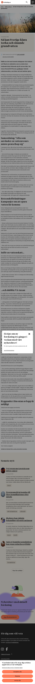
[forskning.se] (5, 2)
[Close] (29, 334)
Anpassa (17, 676)
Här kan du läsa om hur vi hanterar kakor (12, 667)
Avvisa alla (17, 680)
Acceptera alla (17, 672)
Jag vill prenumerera (9, 350)
